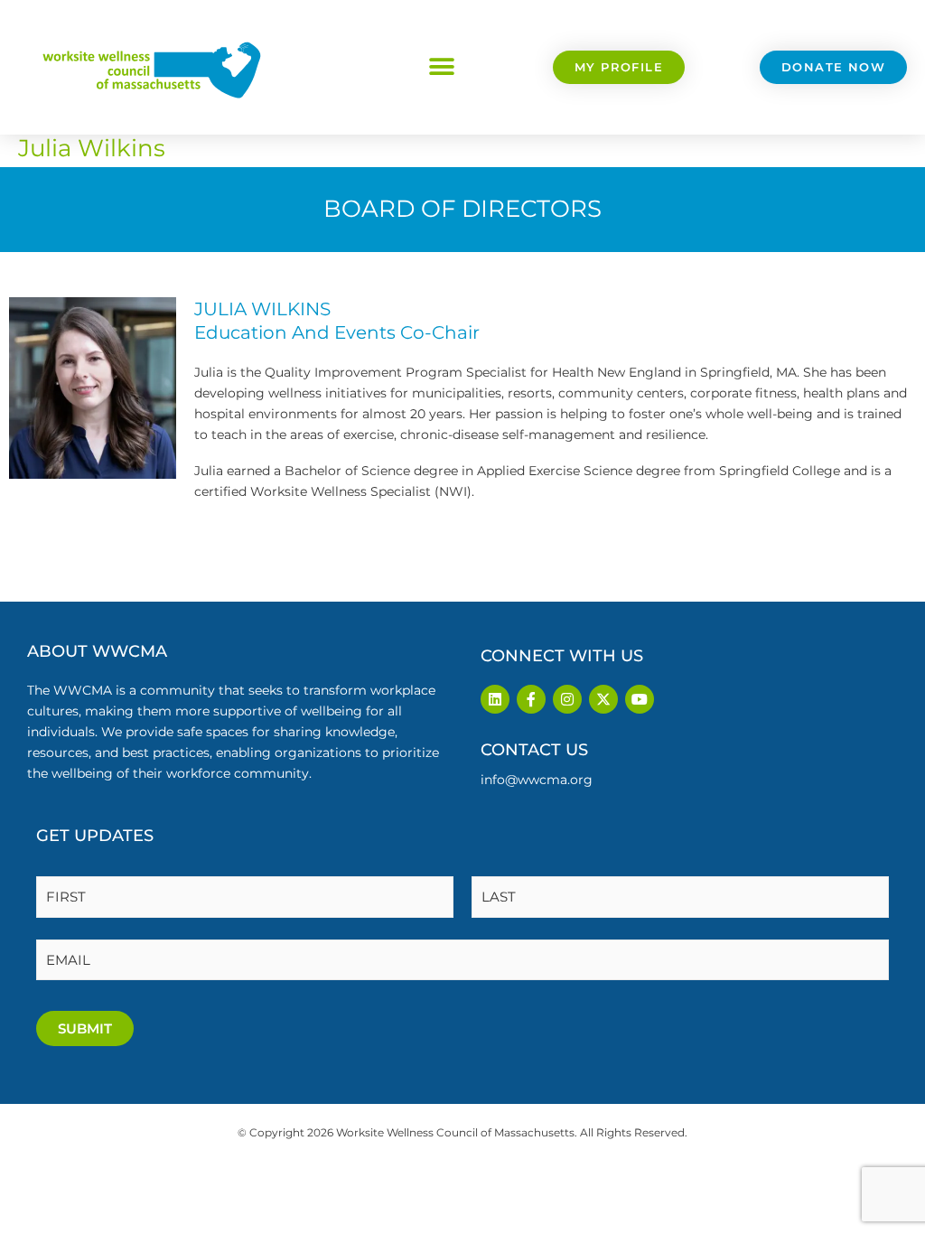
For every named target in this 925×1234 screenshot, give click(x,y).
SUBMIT (85, 1028)
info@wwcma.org (537, 779)
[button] (442, 67)
